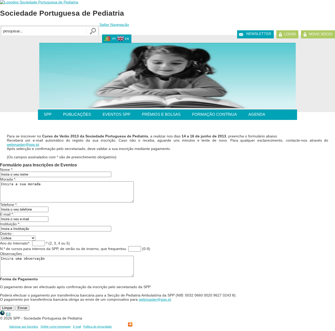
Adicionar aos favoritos (23, 326)
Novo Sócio (320, 34)
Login (290, 34)
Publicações (77, 114)
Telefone (7, 204)
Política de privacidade (97, 326)
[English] (123, 40)
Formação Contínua (214, 114)
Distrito (6, 233)
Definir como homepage (56, 326)
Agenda (256, 114)
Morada (6, 179)
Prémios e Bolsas (161, 114)
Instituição (8, 224)
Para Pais (54, 125)
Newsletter (258, 34)
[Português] (110, 40)
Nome (5, 169)
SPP (48, 114)
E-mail (5, 214)
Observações (11, 254)
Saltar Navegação (114, 24)
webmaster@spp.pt (23, 144)
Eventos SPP (116, 114)
